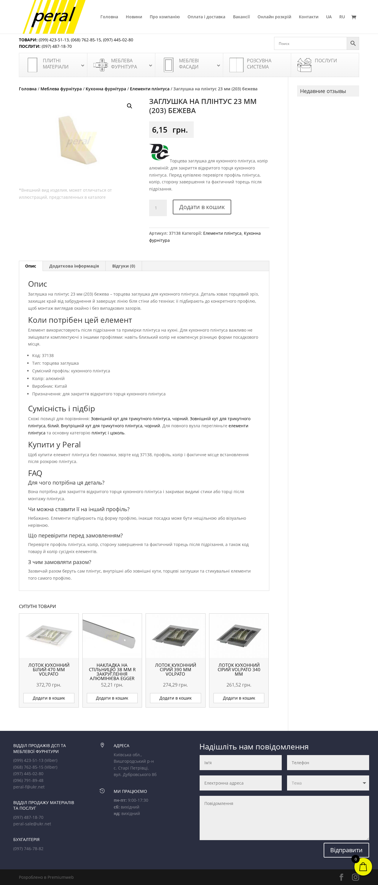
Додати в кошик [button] (49, 698)
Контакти (308, 17)
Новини (134, 17)
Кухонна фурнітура (106, 89)
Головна (109, 17)
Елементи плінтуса (150, 89)
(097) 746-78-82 (28, 848)
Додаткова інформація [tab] (74, 266)
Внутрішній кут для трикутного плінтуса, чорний (110, 425)
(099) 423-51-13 (53, 40)
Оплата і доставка (206, 17)
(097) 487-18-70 (56, 46)
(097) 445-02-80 (118, 40)
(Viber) (51, 760)
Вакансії (241, 17)
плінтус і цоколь (108, 433)
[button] (129, 106)
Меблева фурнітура (61, 89)
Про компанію (165, 17)
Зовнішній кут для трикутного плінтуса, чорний (139, 418)
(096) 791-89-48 (28, 780)
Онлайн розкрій (274, 17)
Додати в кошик (202, 207)
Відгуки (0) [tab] (123, 266)
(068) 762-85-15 (86, 40)
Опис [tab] (30, 266)
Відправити (346, 850)
